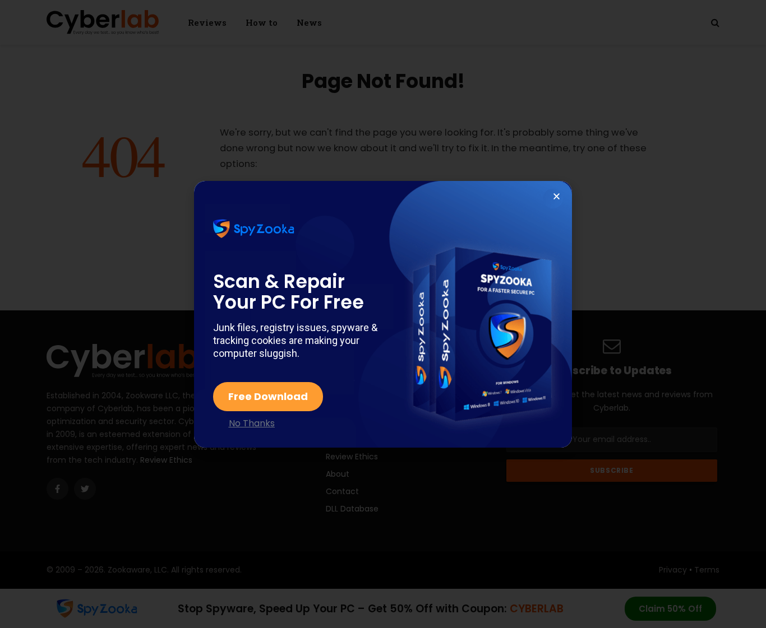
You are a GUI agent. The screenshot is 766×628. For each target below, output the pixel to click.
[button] (556, 196)
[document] (383, 314)
